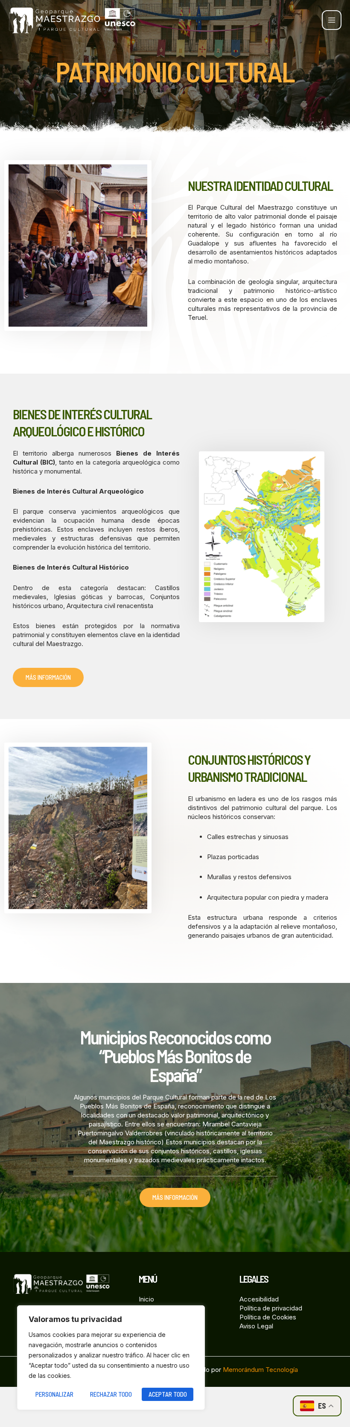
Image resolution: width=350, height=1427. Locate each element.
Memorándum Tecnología (260, 1370)
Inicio (146, 1299)
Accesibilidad (259, 1299)
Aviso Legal (256, 1326)
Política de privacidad (270, 1308)
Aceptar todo (168, 1394)
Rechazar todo (111, 1394)
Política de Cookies (267, 1317)
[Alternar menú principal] (332, 20)
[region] (111, 1357)
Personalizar (54, 1394)
